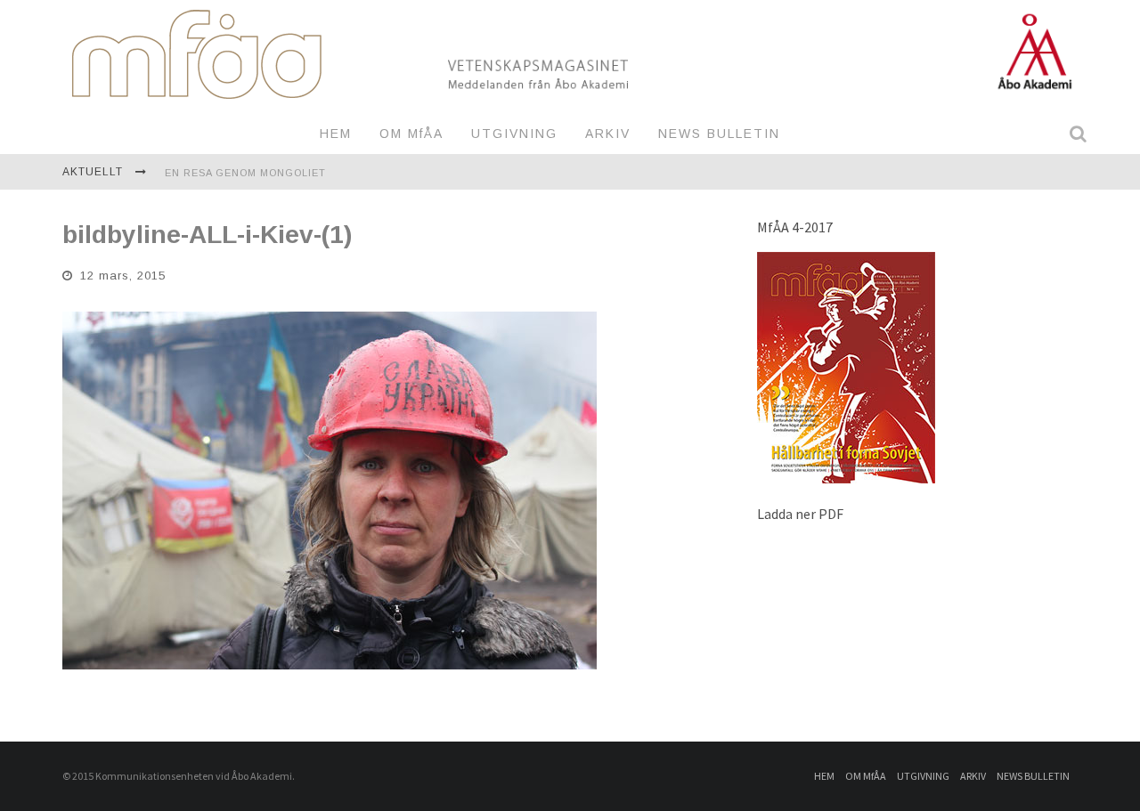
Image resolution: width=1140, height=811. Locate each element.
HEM (336, 133)
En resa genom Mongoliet (245, 172)
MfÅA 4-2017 (795, 227)
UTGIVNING (514, 133)
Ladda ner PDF (800, 514)
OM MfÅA (411, 133)
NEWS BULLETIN (719, 133)
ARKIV (608, 133)
